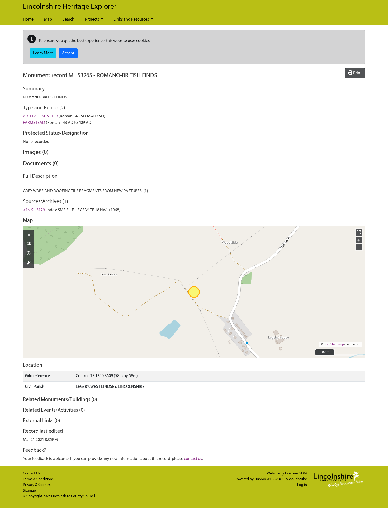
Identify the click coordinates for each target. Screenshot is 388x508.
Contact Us (31, 474)
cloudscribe (298, 479)
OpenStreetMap (334, 344)
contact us (193, 459)
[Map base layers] (28, 244)
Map (48, 19)
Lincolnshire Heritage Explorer (69, 7)
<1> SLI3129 (34, 210)
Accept (68, 53)
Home (28, 19)
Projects (92, 19)
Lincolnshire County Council (73, 496)
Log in (302, 485)
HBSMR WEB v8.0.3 (269, 479)
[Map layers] (28, 235)
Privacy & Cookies (37, 485)
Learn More (43, 53)
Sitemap (29, 491)
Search (68, 19)
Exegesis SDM (296, 474)
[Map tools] (28, 263)
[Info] (28, 253)
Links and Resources (131, 19)
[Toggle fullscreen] (359, 232)
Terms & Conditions (38, 479)
